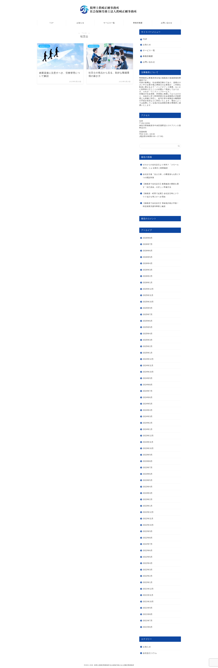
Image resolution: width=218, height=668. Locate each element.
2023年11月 (148, 442)
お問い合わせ (166, 23)
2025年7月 (148, 314)
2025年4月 (148, 333)
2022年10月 (148, 525)
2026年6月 (148, 251)
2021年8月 (148, 614)
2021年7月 (148, 620)
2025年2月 (148, 346)
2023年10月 (148, 448)
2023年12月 (148, 435)
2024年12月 (148, 359)
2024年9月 (148, 378)
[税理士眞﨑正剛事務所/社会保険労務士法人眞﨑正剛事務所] (109, 13)
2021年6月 (148, 627)
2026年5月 (148, 257)
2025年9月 (148, 308)
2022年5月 (148, 557)
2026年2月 (148, 276)
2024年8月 (148, 384)
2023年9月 (148, 455)
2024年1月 (148, 429)
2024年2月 (148, 423)
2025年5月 (148, 327)
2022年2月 (148, 576)
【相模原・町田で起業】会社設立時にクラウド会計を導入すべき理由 (161, 195)
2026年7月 (148, 244)
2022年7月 (148, 544)
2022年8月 (148, 537)
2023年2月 (148, 499)
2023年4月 (148, 486)
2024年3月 (148, 416)
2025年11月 (148, 295)
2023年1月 (148, 506)
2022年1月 (148, 582)
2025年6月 (148, 321)
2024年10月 (148, 372)
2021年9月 (148, 608)
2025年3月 (148, 340)
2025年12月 (148, 289)
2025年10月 (148, 301)
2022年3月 (148, 569)
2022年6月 (148, 550)
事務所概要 (138, 23)
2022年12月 (148, 512)
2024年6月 (148, 397)
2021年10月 (148, 601)
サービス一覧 (109, 23)
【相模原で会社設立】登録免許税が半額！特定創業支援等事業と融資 (161, 204)
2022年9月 (148, 531)
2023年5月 (148, 480)
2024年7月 (148, 391)
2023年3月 (148, 493)
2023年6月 (148, 474)
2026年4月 (148, 263)
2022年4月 (148, 563)
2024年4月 (148, 410)
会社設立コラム (150, 653)
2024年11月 (148, 365)
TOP (51, 23)
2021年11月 (148, 595)
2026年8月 (148, 238)
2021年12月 (148, 589)
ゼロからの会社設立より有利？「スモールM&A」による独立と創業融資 (161, 166)
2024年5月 (148, 404)
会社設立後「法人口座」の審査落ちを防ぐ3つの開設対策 (161, 176)
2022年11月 (148, 518)
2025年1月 (148, 353)
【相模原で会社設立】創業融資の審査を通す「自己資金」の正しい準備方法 (161, 185)
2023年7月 (148, 467)
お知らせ (80, 23)
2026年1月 (148, 282)
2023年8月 (148, 461)
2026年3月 (148, 270)
